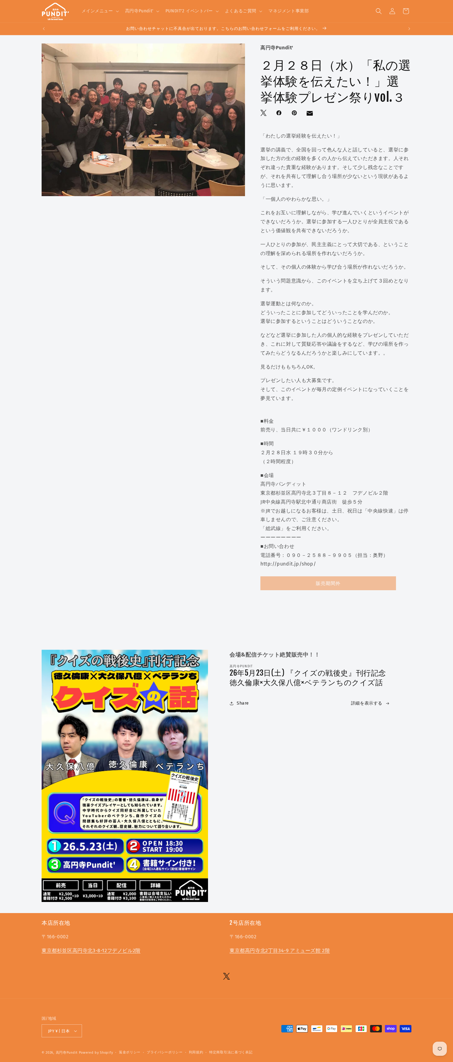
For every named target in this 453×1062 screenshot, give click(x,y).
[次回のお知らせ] (409, 29)
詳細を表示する (366, 703)
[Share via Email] (310, 114)
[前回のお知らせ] (44, 29)
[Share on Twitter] (264, 113)
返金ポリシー (130, 1052)
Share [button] (243, 703)
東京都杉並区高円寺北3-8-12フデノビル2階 (91, 950)
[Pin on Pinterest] (295, 113)
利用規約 (196, 1052)
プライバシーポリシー (165, 1052)
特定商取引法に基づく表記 (230, 1052)
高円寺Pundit (67, 1053)
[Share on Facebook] (279, 113)
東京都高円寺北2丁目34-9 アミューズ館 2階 (280, 950)
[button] (99, 11)
